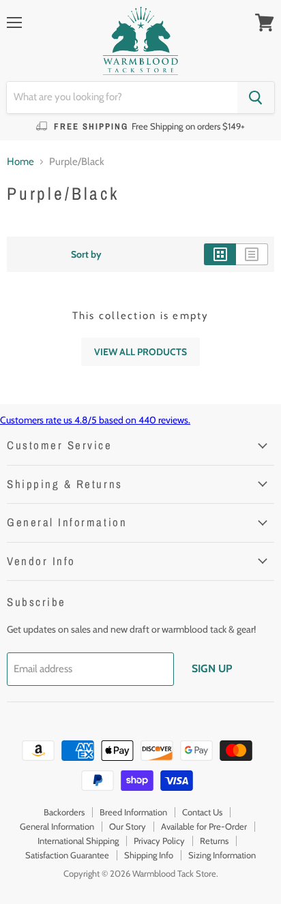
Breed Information (133, 812)
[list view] (252, 254)
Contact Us (202, 812)
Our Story (127, 826)
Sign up (212, 668)
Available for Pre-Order (204, 826)
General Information (57, 826)
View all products (140, 352)
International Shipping (78, 840)
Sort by (86, 254)
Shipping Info (148, 854)
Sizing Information (222, 854)
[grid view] (220, 254)
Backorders (64, 812)
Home (20, 162)
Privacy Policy (159, 840)
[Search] (255, 97)
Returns (214, 840)
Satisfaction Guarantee (67, 854)
